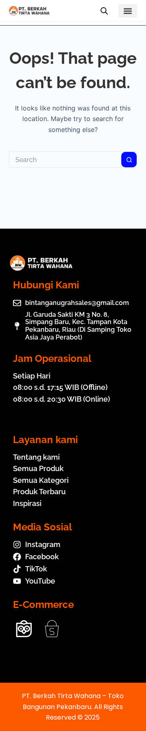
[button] (127, 10)
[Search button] (129, 159)
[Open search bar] (104, 11)
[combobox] (65, 159)
